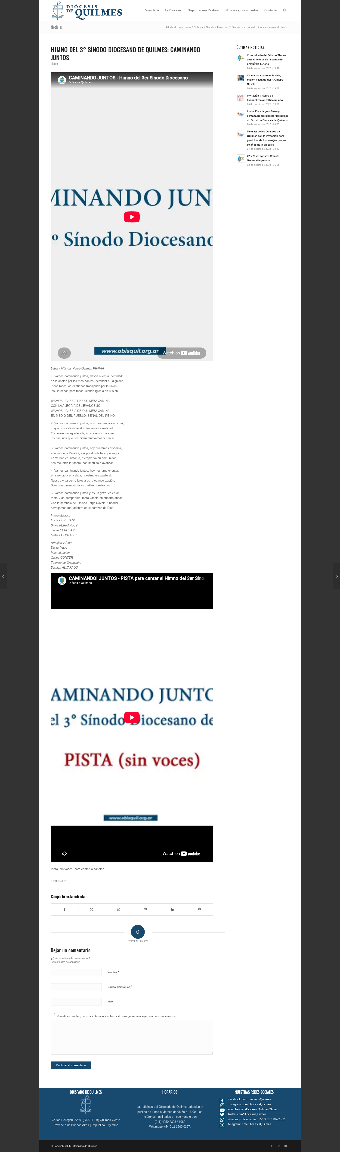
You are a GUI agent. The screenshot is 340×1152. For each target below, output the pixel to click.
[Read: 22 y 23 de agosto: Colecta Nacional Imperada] (241, 158)
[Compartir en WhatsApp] (118, 909)
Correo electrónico (120, 987)
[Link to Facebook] (271, 1146)
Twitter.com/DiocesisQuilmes (247, 1114)
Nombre (113, 972)
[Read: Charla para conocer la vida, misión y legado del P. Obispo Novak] (241, 78)
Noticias (57, 27)
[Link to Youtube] (285, 1146)
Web (110, 1001)
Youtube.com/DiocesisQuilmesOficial (252, 1109)
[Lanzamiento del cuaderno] (3, 576)
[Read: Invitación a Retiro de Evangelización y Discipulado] (241, 98)
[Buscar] (284, 10)
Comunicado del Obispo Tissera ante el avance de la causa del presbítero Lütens (266, 60)
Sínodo (54, 64)
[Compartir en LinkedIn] (172, 909)
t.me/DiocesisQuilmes (256, 1124)
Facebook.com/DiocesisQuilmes (249, 1099)
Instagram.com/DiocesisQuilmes (249, 1104)
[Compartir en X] (91, 909)
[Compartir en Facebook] (64, 909)
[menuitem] (152, 10)
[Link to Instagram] (278, 1146)
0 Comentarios (58, 881)
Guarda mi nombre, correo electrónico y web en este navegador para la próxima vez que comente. (116, 1016)
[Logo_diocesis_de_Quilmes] (87, 10)
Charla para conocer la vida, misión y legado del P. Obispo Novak (265, 80)
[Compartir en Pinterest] (145, 909)
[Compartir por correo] (199, 909)
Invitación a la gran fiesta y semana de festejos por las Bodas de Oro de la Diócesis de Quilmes (267, 116)
